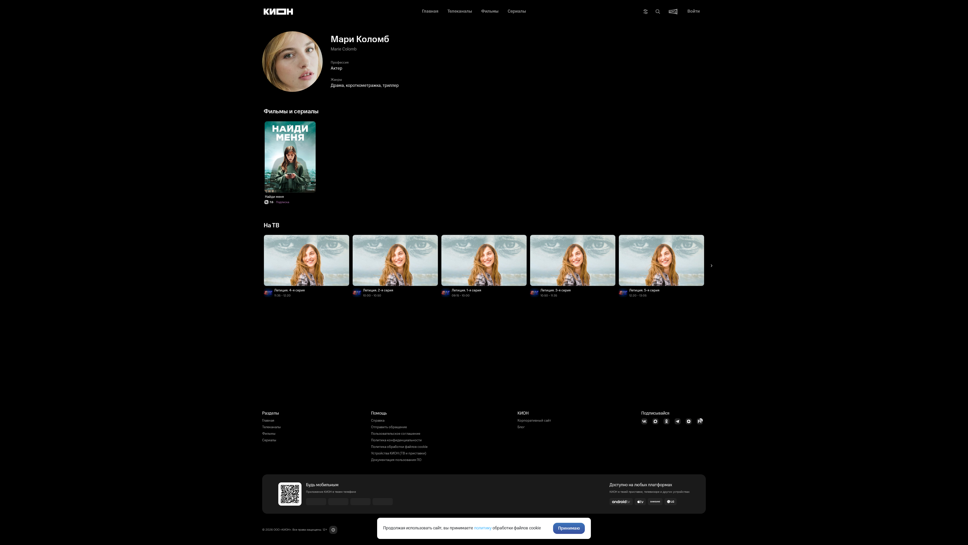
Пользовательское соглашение (395, 433)
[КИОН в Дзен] (690, 421)
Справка (377, 420)
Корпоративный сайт (534, 420)
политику (483, 528)
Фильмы (269, 433)
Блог (521, 427)
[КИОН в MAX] (656, 421)
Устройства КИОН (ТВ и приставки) (398, 453)
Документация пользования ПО (396, 460)
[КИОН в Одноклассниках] (668, 421)
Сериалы (269, 440)
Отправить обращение (389, 427)
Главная (268, 420)
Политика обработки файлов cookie (399, 447)
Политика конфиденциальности (396, 440)
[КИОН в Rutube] (701, 421)
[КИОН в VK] (645, 421)
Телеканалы (271, 427)
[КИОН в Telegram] (679, 421)
